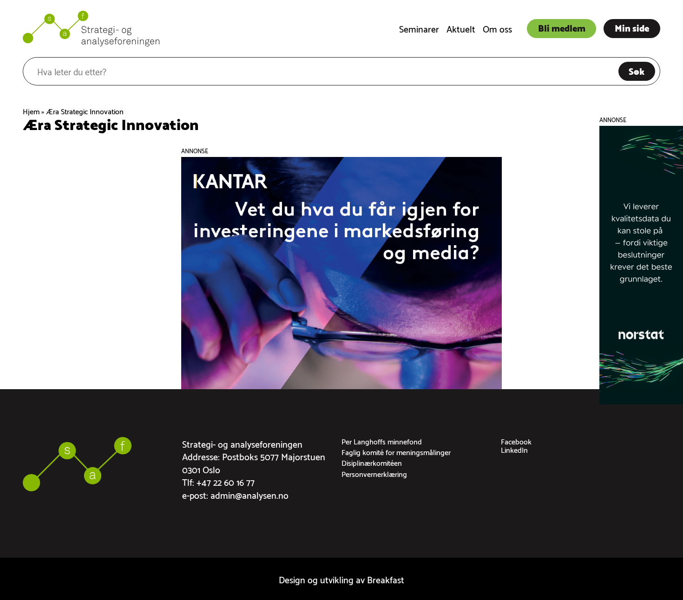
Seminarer (419, 28)
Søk (636, 70)
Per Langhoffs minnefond (382, 441)
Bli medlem (561, 27)
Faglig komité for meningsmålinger (396, 451)
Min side (632, 27)
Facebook (516, 441)
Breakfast (385, 579)
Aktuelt (461, 28)
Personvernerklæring (374, 473)
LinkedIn (514, 449)
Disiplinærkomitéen (372, 462)
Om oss (497, 28)
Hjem (31, 110)
